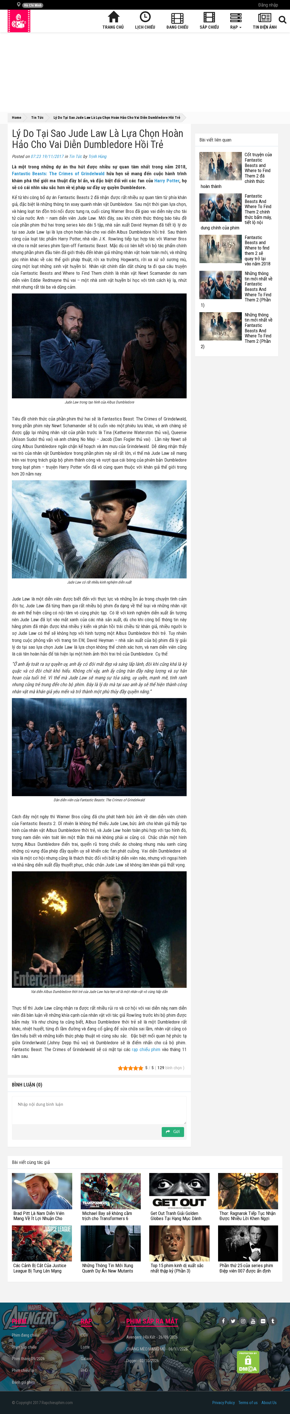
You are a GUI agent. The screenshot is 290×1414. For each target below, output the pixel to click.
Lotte (85, 1347)
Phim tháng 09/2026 (28, 1358)
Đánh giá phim (23, 1382)
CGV (84, 1335)
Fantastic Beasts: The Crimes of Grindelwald (58, 173)
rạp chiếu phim (146, 1049)
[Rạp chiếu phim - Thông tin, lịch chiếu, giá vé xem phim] (19, 21)
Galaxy (86, 1358)
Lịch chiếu (145, 27)
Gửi (176, 1132)
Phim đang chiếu (25, 1335)
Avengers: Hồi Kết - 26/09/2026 (152, 1337)
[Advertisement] (145, 72)
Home (16, 117)
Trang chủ (113, 27)
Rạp (234, 27)
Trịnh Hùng (97, 156)
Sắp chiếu (209, 27)
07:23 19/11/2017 (47, 156)
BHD (84, 1370)
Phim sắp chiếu (24, 1347)
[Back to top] (277, 1398)
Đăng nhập (268, 5)
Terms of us (248, 1402)
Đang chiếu (177, 27)
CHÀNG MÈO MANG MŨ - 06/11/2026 (157, 1349)
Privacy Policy (223, 1402)
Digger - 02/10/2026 (142, 1360)
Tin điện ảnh (265, 27)
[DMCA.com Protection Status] (248, 1361)
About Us (269, 1402)
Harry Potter (166, 180)
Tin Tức (75, 156)
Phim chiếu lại (23, 1370)
